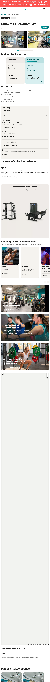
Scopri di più (5, 273)
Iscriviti (45, 27)
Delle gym (3, 14)
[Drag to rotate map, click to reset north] (47, 377)
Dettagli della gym (6, 18)
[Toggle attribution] (48, 644)
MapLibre (29, 644)
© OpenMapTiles (39, 644)
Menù (4, 8)
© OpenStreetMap (44, 644)
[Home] (25, 8)
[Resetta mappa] (2, 374)
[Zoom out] (47, 376)
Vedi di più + (25, 181)
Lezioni (13, 18)
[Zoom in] (47, 374)
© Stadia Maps (34, 644)
